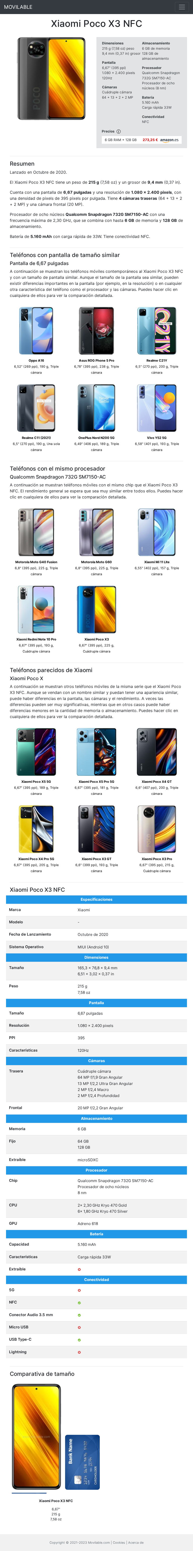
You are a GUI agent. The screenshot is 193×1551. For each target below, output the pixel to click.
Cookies (119, 1542)
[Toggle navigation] (182, 7)
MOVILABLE (18, 7)
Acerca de (135, 1542)
